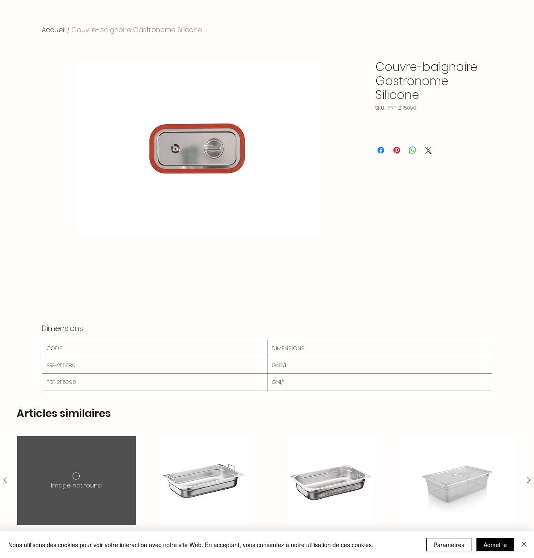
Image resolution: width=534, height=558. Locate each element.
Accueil (53, 30)
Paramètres (448, 544)
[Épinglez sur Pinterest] (397, 150)
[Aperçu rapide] (203, 480)
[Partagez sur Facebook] (381, 150)
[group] (267, 493)
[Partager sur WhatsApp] (413, 150)
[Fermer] (524, 544)
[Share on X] (428, 150)
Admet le (495, 544)
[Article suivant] (529, 480)
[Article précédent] (5, 480)
